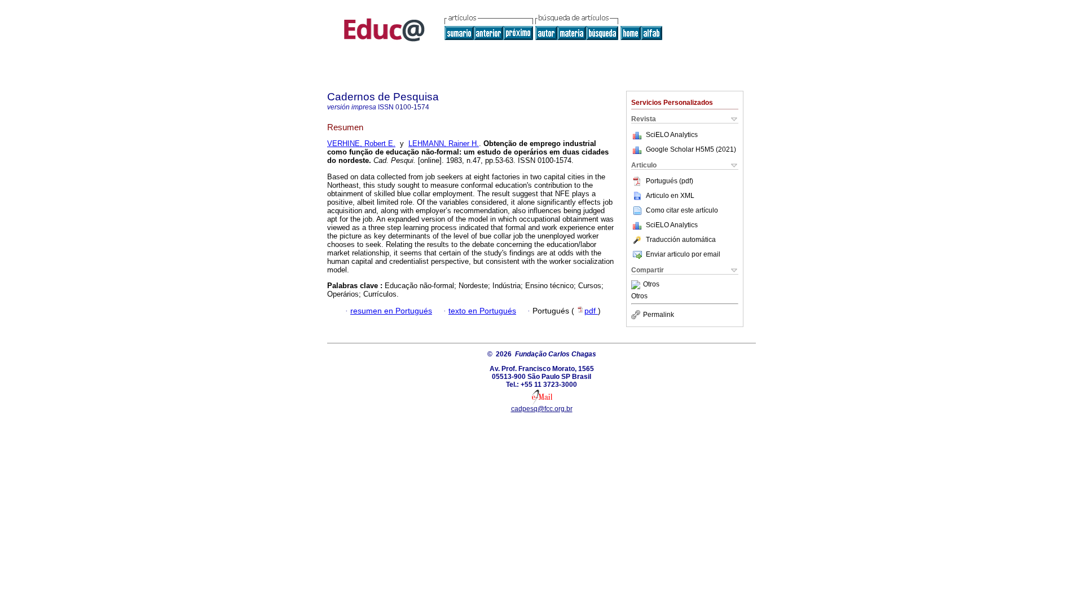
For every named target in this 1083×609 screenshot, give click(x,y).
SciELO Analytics (672, 135)
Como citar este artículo (682, 210)
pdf (591, 311)
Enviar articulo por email (683, 254)
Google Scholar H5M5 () (691, 149)
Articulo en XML (670, 196)
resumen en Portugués (391, 311)
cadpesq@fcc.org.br (542, 409)
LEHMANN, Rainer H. (443, 143)
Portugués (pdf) (669, 181)
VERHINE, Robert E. (361, 143)
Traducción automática (681, 240)
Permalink (658, 315)
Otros (651, 285)
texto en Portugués (482, 311)
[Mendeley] (637, 285)
